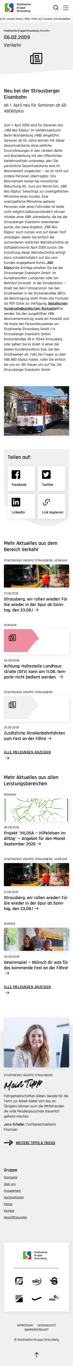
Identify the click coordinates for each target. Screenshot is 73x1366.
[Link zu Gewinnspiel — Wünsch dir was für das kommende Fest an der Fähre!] (36, 939)
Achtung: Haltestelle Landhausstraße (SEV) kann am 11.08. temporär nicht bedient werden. (35, 671)
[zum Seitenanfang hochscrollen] (36, 1355)
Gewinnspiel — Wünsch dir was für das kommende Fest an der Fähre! (36, 965)
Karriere (9, 1211)
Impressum (25, 1325)
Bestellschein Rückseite (38, 308)
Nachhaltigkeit (14, 1197)
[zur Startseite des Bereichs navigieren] (19, 7)
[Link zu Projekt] (36, 810)
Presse (8, 1204)
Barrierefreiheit (36, 1330)
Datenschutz (46, 1325)
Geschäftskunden (15, 1217)
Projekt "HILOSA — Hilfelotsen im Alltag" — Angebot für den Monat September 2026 (35, 838)
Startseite (10, 1177)
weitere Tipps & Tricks (35, 1142)
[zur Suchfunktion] (56, 7)
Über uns (10, 1184)
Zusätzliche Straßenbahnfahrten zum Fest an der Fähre (34, 735)
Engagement (12, 1191)
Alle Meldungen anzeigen (27, 752)
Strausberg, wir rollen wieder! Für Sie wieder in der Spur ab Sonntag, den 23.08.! (36, 604)
